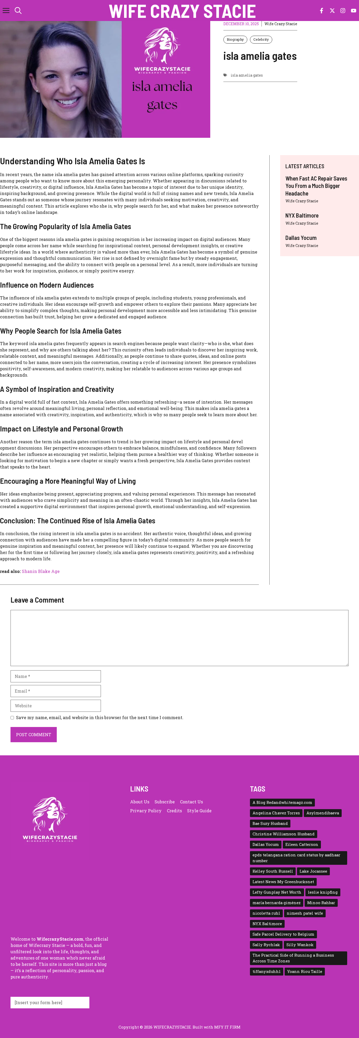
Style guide (199, 810)
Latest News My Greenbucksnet (283, 881)
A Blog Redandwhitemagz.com (282, 802)
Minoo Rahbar (321, 902)
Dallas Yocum (301, 237)
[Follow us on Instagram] (342, 10)
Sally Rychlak (266, 944)
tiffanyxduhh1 (267, 971)
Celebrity (261, 39)
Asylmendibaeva (322, 812)
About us (139, 801)
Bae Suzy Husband (270, 823)
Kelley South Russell (273, 871)
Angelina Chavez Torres (276, 812)
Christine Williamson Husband (284, 833)
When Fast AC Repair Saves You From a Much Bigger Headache (316, 186)
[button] (18, 10)
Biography (235, 39)
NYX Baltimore (302, 215)
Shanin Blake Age (41, 571)
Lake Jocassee (313, 871)
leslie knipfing (323, 892)
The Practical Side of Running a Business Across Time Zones (293, 958)
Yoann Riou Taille (304, 971)
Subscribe (165, 801)
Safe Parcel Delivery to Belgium (283, 934)
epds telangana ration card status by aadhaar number (296, 857)
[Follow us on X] (332, 10)
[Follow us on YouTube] (353, 10)
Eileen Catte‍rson (301, 844)
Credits (174, 810)
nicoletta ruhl (266, 913)
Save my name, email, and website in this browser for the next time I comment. (99, 717)
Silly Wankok (300, 944)
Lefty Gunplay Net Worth (277, 892)
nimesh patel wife (305, 913)
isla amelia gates (247, 75)
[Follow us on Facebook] (321, 10)
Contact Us (191, 801)
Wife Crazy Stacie (182, 10)
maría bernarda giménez (277, 902)
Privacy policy (146, 810)
